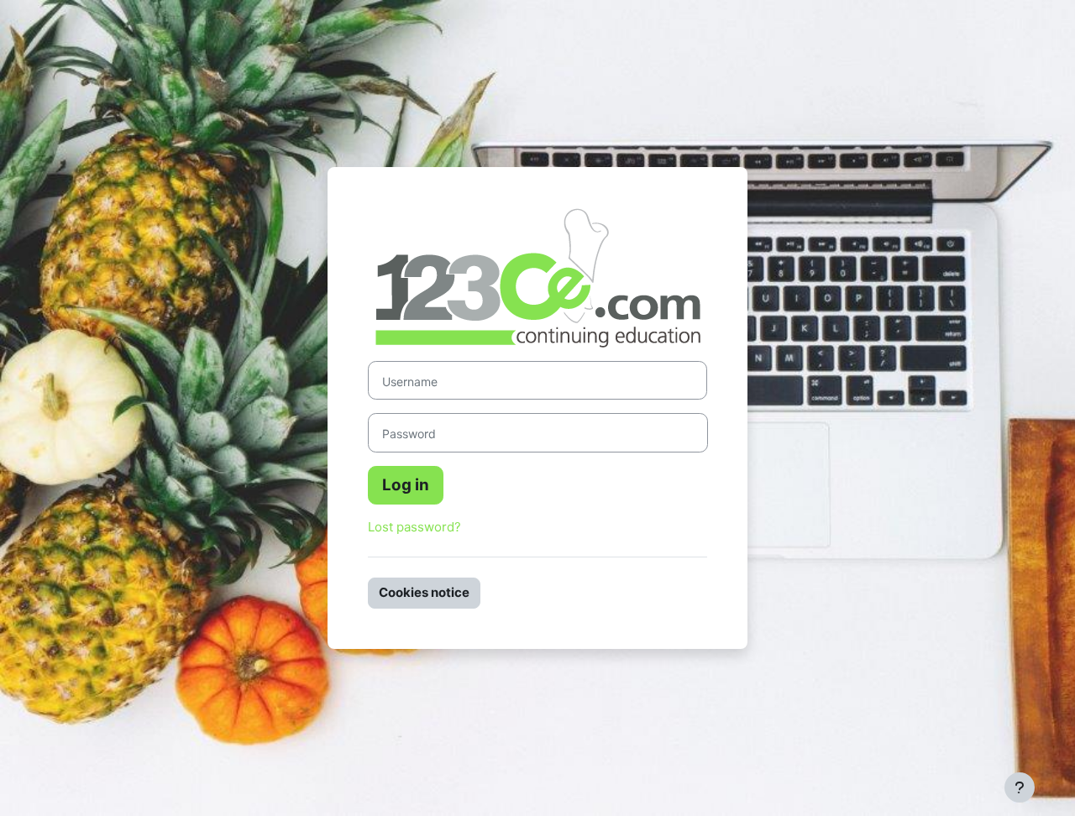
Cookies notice (424, 592)
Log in (405, 484)
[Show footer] (1019, 787)
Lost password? (414, 527)
